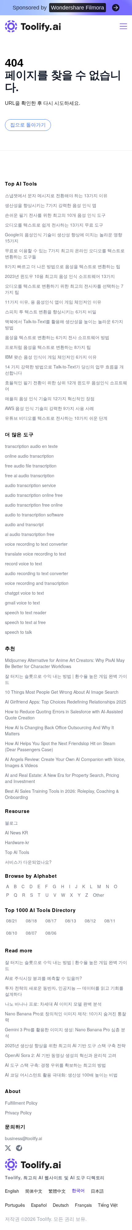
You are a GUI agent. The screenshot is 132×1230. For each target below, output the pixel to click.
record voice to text (23, 563)
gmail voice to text (22, 603)
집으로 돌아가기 (28, 124)
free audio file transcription (30, 466)
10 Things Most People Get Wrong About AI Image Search (61, 692)
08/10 (11, 933)
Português (15, 1205)
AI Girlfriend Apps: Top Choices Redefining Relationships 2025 (65, 702)
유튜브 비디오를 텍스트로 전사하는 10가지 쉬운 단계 (56, 418)
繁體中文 (57, 1191)
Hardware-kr (17, 842)
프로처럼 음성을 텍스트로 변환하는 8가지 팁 (48, 347)
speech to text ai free (25, 622)
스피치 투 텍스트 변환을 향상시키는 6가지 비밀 (50, 311)
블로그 (11, 823)
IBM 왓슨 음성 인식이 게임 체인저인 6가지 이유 (51, 357)
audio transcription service (30, 485)
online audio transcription (29, 456)
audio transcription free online (34, 505)
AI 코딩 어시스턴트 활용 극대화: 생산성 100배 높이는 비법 (61, 1075)
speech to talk (18, 632)
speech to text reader (25, 612)
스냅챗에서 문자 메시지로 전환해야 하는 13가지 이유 (56, 195)
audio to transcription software (34, 515)
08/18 (31, 921)
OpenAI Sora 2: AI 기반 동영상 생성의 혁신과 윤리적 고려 (60, 1055)
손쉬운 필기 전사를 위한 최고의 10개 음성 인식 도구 (55, 215)
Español (39, 1205)
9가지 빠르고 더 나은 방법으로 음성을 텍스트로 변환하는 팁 (62, 266)
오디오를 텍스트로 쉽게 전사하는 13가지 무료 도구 (54, 225)
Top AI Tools (17, 852)
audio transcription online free (34, 495)
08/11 (109, 921)
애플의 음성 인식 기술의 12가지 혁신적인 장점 (50, 398)
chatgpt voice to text (24, 593)
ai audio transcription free (29, 534)
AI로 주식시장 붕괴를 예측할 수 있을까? (43, 978)
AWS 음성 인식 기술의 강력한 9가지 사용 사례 (49, 408)
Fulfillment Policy (21, 1103)
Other (98, 895)
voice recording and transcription (36, 583)
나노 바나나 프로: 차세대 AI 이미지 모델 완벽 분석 (53, 1004)
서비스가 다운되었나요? (28, 862)
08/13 (70, 921)
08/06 (50, 933)
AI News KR (16, 832)
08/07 (31, 933)
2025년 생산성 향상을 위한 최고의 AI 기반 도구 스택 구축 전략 (65, 1045)
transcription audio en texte (31, 446)
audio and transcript (24, 524)
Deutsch (61, 1205)
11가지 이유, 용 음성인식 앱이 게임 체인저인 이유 (53, 302)
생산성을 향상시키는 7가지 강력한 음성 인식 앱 (50, 205)
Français (83, 1205)
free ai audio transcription (29, 475)
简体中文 (33, 1191)
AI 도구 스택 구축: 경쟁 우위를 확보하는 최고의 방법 (55, 1065)
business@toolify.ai (23, 1138)
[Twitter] (8, 1148)
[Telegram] (19, 1148)
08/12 (90, 921)
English (12, 1191)
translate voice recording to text (35, 554)
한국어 (78, 1190)
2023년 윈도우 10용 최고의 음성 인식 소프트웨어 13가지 (60, 276)
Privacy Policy (18, 1113)
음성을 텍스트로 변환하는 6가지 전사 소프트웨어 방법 (57, 337)
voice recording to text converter (36, 544)
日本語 (97, 1191)
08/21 (11, 921)
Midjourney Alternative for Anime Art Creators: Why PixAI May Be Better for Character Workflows (65, 663)
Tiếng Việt (108, 1205)
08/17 (50, 921)
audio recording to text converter (36, 573)
